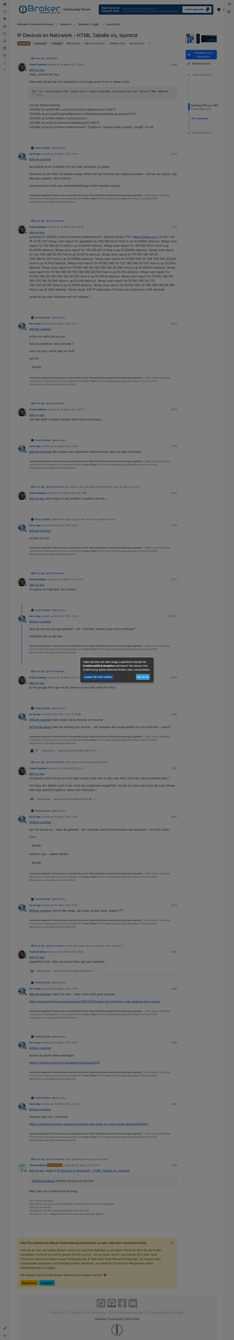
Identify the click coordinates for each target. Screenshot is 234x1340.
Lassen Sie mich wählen (98, 676)
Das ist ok (143, 676)
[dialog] (117, 670)
